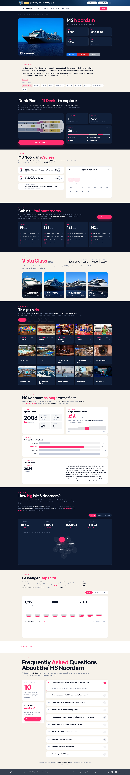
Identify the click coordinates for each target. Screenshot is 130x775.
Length (100, 515)
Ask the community (32, 719)
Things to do (59, 85)
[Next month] (108, 169)
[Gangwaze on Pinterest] (109, 772)
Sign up (103, 8)
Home (37, 8)
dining (36, 319)
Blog (63, 8)
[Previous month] (69, 169)
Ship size (78, 85)
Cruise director (97, 85)
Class (50, 85)
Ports (57, 8)
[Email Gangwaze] (119, 772)
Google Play (103, 3)
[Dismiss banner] (110, 3)
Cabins (44, 85)
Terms (89, 772)
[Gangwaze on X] (112, 772)
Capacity (86, 85)
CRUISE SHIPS (26, 14)
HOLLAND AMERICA (36, 14)
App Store (93, 3)
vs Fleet (103, 592)
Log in (96, 8)
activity (22, 319)
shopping (51, 319)
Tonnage (92, 515)
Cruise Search (45, 8)
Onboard (89, 592)
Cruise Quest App (81, 772)
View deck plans (40, 142)
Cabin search (105, 217)
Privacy (94, 772)
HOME (19, 14)
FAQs (24, 89)
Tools (67, 8)
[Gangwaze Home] (27, 8)
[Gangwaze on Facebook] (105, 772)
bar (30, 319)
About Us (64, 772)
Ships (52, 8)
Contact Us (71, 772)
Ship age (69, 85)
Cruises (36, 85)
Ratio (96, 592)
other (43, 319)
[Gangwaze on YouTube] (116, 772)
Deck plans (27, 85)
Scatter (107, 515)
